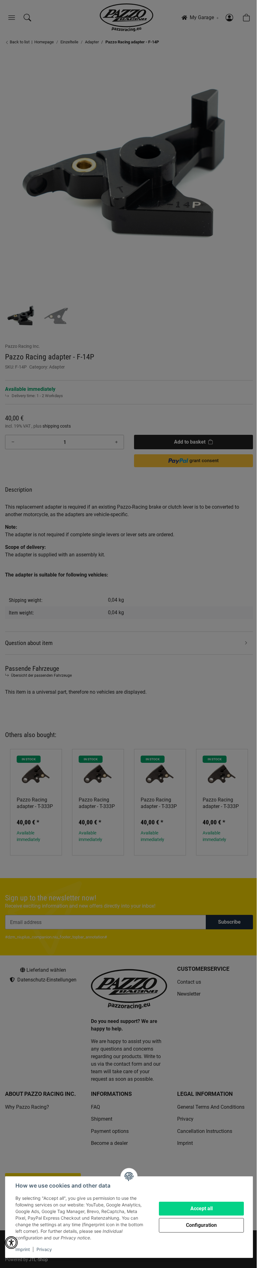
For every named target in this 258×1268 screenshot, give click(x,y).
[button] (11, 1242)
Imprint (22, 1249)
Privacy (44, 1249)
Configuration (201, 1225)
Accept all (201, 1208)
